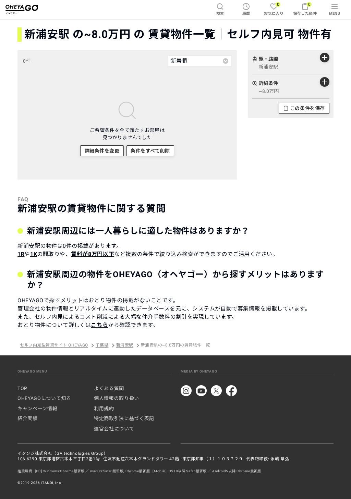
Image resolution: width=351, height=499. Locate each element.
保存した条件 (305, 8)
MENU (334, 13)
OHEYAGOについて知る (44, 398)
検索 (220, 13)
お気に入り (273, 8)
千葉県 (102, 345)
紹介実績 (27, 418)
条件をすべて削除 (150, 151)
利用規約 (104, 408)
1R (20, 254)
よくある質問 (109, 388)
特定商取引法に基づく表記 (124, 418)
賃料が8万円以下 (92, 254)
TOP (22, 388)
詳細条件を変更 (102, 151)
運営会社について (114, 428)
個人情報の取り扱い (116, 398)
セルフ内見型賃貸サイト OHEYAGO (54, 345)
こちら (99, 325)
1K (33, 254)
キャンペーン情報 (37, 408)
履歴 (246, 13)
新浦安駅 (124, 345)
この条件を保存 (307, 108)
